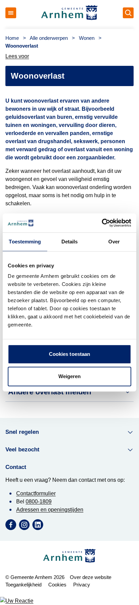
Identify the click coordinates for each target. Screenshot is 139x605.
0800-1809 (39, 501)
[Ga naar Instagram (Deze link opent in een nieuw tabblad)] (24, 524)
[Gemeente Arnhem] (69, 12)
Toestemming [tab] (25, 241)
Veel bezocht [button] (22, 449)
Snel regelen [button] (22, 432)
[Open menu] (10, 12)
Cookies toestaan (69, 354)
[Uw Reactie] (69, 601)
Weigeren (69, 376)
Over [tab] (114, 241)
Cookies (57, 584)
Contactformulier (36, 493)
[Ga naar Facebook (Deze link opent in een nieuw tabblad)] (10, 524)
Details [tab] (69, 241)
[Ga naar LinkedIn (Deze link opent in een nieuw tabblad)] (37, 524)
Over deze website (90, 577)
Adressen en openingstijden (49, 509)
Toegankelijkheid (23, 584)
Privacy (81, 584)
